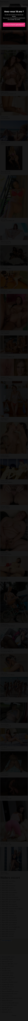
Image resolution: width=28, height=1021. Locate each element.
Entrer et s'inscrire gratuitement (14, 24)
